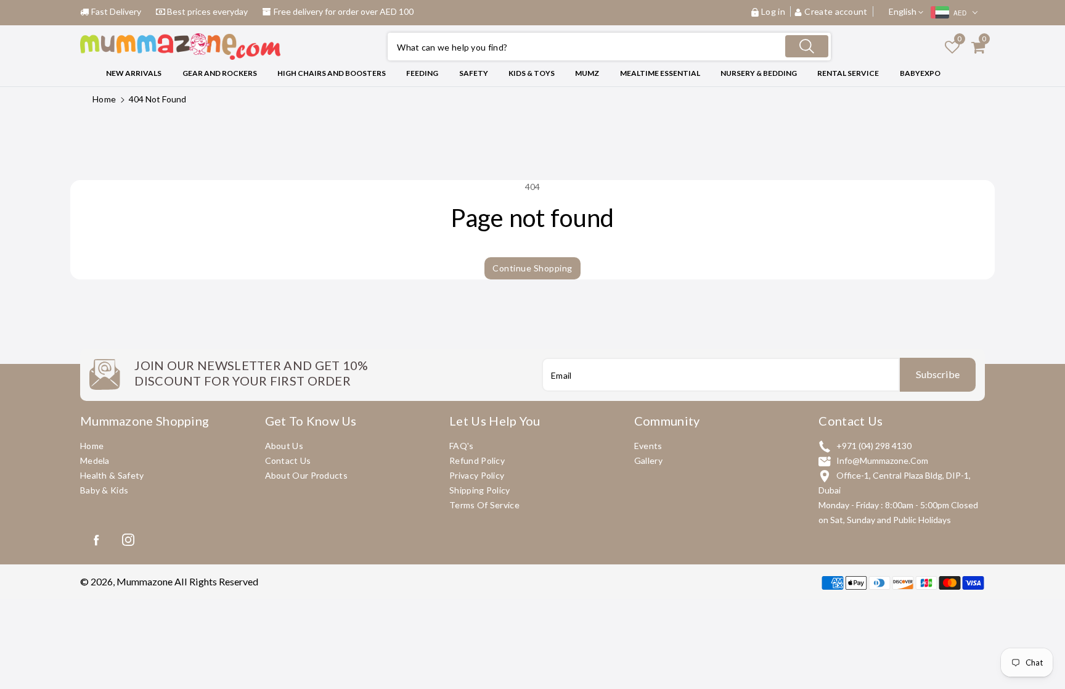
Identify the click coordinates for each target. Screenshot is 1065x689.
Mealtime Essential (660, 73)
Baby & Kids (104, 490)
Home (104, 99)
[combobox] (609, 46)
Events (648, 445)
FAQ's (461, 445)
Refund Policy (477, 460)
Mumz (587, 73)
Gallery (648, 460)
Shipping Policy (479, 490)
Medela (95, 460)
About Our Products (306, 475)
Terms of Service (484, 505)
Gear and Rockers (219, 73)
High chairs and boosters (331, 73)
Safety (473, 73)
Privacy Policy (476, 475)
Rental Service (848, 73)
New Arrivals (133, 73)
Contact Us (288, 460)
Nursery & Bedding (758, 73)
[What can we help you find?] (806, 46)
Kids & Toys (531, 73)
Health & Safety (112, 475)
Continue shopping (532, 268)
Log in (773, 11)
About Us (284, 445)
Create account (836, 11)
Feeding (422, 73)
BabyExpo (920, 73)
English (903, 11)
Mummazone (144, 581)
